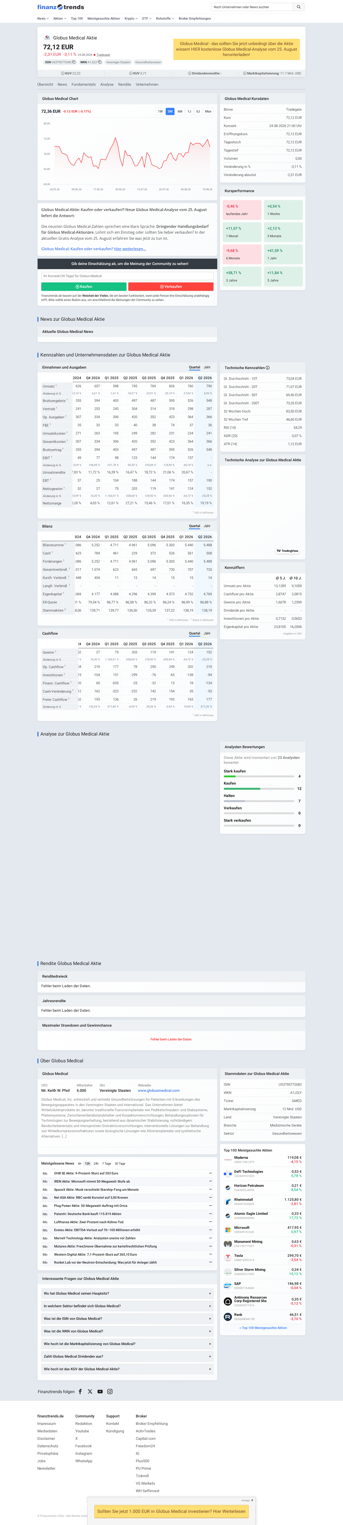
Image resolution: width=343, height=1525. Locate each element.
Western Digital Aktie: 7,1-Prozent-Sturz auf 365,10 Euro (95, 1254)
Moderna (241, 1157)
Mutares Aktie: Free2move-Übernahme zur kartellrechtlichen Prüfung (105, 1246)
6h (79, 1163)
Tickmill (142, 1476)
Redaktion (83, 1423)
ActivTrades (145, 1431)
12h (87, 1163)
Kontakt (112, 1423)
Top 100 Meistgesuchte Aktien (264, 1327)
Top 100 (77, 18)
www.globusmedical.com (159, 1090)
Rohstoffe (163, 18)
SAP (237, 1284)
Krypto (129, 18)
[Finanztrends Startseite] (60, 9)
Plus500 (142, 1461)
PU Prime (143, 1468)
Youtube (82, 1431)
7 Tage (106, 1163)
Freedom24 (145, 1446)
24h (96, 1163)
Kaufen (86, 286)
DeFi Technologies (248, 1171)
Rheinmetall (243, 1199)
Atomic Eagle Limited (251, 1213)
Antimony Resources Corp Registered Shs (250, 1299)
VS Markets (145, 1483)
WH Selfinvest (147, 1491)
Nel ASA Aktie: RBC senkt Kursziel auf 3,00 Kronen (91, 1197)
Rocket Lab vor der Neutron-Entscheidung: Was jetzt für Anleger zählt (105, 1262)
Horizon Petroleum (249, 1185)
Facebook (83, 1446)
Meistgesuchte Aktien (104, 18)
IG (137, 1453)
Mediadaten (47, 1431)
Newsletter (46, 1468)
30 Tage (120, 1163)
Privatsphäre (47, 1453)
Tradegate (103, 54)
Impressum (46, 1423)
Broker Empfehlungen (195, 18)
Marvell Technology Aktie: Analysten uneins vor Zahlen (95, 1238)
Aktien (58, 18)
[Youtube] (100, 1391)
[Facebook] (80, 1391)
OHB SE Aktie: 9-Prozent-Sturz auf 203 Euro (86, 1173)
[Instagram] (110, 1391)
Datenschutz (47, 1446)
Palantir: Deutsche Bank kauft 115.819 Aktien (87, 1214)
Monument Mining (248, 1241)
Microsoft (241, 1227)
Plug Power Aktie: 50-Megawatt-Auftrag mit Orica (90, 1205)
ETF (145, 18)
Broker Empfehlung (152, 1423)
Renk (238, 1315)
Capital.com (146, 1438)
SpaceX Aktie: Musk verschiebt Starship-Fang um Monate (96, 1189)
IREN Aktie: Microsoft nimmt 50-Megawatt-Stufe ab (92, 1181)
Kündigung (115, 1431)
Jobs (41, 1461)
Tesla (238, 1255)
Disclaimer (46, 1438)
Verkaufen (173, 286)
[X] (90, 1391)
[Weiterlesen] (210, 1173)
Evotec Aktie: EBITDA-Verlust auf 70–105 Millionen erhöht (97, 1230)
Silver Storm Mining (250, 1269)
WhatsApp (83, 1461)
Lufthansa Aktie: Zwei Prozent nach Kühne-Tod (88, 1222)
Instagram (83, 1453)
